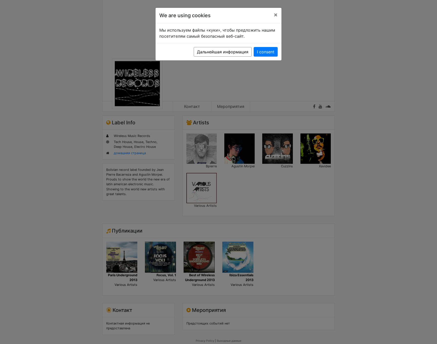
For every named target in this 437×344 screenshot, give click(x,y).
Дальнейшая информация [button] (222, 51)
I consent (265, 51)
